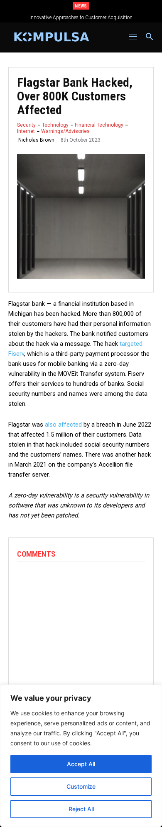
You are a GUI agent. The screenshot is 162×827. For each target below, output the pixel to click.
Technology (55, 124)
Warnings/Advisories (65, 131)
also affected (63, 424)
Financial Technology (99, 124)
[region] (81, 756)
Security (26, 124)
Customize (81, 786)
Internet (26, 131)
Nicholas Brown (36, 139)
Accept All (81, 763)
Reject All (81, 808)
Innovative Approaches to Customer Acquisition (81, 17)
